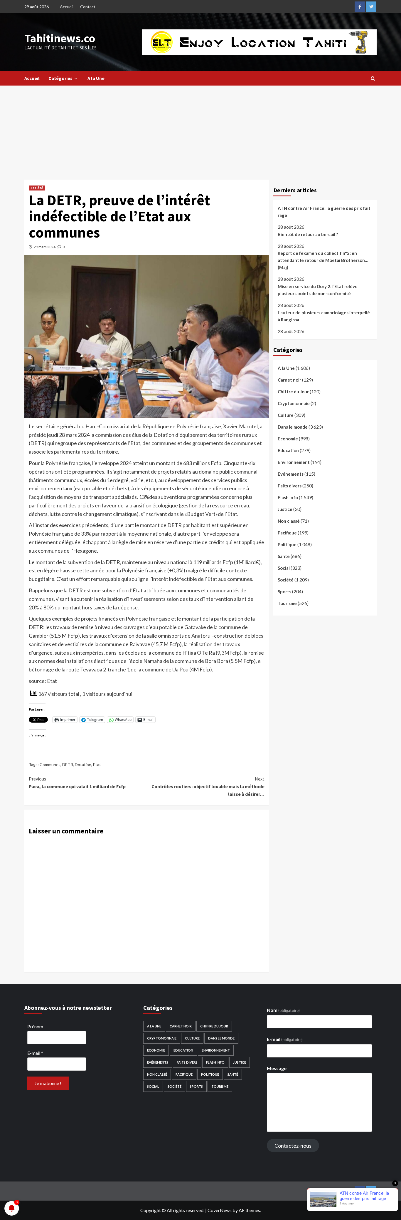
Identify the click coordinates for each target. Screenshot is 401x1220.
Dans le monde (293, 426)
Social (284, 568)
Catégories (60, 78)
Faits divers (289, 485)
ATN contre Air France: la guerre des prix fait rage (324, 211)
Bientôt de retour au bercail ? (308, 234)
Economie (288, 438)
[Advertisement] (200, 129)
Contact (87, 6)
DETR (67, 764)
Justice (285, 509)
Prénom (35, 1026)
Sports (284, 591)
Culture (286, 415)
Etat (97, 764)
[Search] (373, 78)
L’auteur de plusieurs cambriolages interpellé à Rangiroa (324, 316)
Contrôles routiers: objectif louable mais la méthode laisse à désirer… (207, 786)
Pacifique (287, 532)
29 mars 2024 (44, 247)
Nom (283, 1010)
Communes (50, 764)
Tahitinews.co (59, 38)
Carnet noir (289, 379)
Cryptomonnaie (294, 403)
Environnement (294, 462)
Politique (287, 544)
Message (277, 1068)
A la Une (96, 78)
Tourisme (287, 603)
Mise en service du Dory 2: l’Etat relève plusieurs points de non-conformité (318, 290)
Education (288, 450)
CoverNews (220, 1210)
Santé (284, 556)
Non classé (289, 521)
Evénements (291, 474)
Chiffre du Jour (293, 391)
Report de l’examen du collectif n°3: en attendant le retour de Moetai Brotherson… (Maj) (323, 260)
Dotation (83, 764)
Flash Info (288, 497)
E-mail (35, 1053)
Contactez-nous (292, 1145)
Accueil (66, 6)
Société (37, 188)
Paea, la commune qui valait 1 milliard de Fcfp (77, 782)
